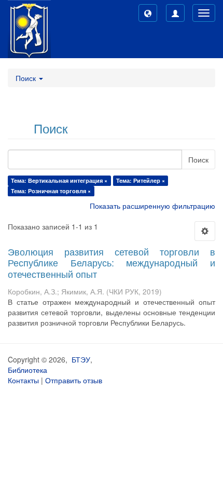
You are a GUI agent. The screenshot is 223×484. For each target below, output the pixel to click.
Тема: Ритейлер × (140, 180)
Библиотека (27, 370)
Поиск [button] (27, 78)
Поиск (198, 159)
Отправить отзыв (73, 380)
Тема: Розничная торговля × (51, 191)
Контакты (23, 380)
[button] (147, 13)
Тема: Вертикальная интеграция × (59, 180)
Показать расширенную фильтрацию (152, 205)
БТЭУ (81, 359)
